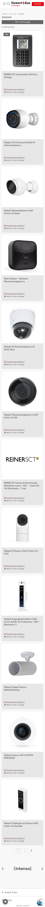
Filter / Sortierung (21, 22)
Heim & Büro (13, 14)
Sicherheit (21, 14)
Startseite (5, 14)
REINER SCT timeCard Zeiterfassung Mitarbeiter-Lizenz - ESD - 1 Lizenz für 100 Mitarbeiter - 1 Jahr (21, 486)
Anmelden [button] (37, 4)
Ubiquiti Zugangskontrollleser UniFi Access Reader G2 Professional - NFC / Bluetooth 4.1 (21, 622)
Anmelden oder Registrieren (15, 90)
